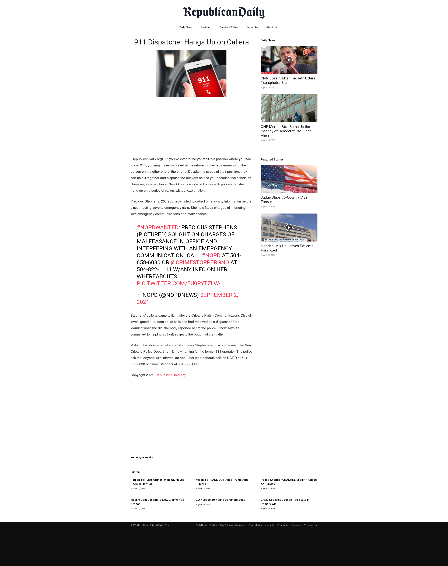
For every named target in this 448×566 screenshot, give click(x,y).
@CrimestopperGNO (200, 262)
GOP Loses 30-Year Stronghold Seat (220, 499)
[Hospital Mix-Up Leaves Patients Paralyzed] (289, 228)
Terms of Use (310, 525)
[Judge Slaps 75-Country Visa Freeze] (289, 179)
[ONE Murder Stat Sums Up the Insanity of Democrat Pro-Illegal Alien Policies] (289, 108)
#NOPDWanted (157, 227)
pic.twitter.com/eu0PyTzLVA (178, 283)
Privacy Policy (255, 525)
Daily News (185, 27)
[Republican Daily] (224, 11)
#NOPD (211, 255)
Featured (206, 27)
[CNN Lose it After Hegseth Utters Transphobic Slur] (289, 60)
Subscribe (252, 27)
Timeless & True (228, 27)
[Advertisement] (191, 125)
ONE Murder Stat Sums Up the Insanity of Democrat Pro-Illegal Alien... (287, 131)
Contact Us (282, 525)
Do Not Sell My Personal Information (227, 525)
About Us (271, 27)
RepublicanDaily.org (170, 374)
